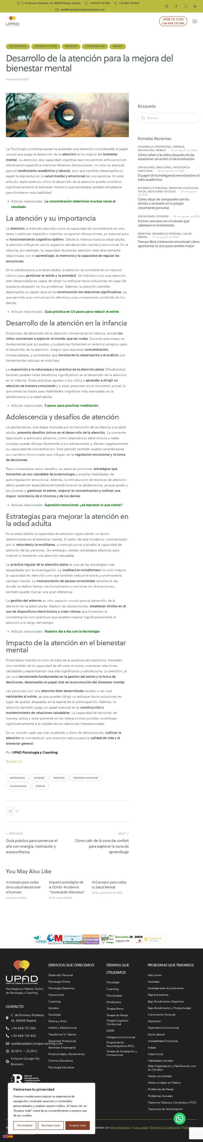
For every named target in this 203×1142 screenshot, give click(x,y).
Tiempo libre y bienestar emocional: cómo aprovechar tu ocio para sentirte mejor (168, 244)
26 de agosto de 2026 (171, 170)
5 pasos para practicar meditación (71, 405)
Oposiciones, (147, 167)
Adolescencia (18, 46)
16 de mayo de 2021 (60, 897)
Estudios (162, 216)
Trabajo (160, 150)
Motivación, (146, 150)
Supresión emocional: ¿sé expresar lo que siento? (84, 505)
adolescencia (17, 777)
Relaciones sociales (162, 191)
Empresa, (179, 146)
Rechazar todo (50, 1125)
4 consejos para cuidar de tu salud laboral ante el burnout (23, 887)
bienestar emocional (86, 777)
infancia (40, 786)
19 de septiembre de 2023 (107, 892)
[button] (194, 21)
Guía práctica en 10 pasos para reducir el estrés (82, 312)
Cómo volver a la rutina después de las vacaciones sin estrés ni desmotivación (166, 157)
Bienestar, (176, 188)
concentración (18, 786)
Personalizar (25, 1125)
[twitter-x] (186, 6)
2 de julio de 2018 (16, 897)
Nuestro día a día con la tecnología (72, 631)
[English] (5, 1136)
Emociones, (164, 167)
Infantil (118, 46)
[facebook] (176, 6)
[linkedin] (195, 6)
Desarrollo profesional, (155, 146)
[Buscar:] (169, 118)
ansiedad (39, 777)
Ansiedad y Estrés (46, 46)
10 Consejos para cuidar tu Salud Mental (109, 885)
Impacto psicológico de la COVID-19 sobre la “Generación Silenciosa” (67, 887)
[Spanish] (10, 1136)
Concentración (95, 46)
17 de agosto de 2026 (166, 237)
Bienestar (71, 46)
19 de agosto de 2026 (186, 216)
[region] (51, 1108)
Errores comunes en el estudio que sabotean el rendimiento (164, 223)
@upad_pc (14, 761)
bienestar (59, 777)
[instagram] (166, 6)
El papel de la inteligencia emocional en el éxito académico (168, 177)
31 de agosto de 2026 (184, 150)
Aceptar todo (77, 1125)
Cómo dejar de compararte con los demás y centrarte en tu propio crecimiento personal (163, 203)
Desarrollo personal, (153, 188)
